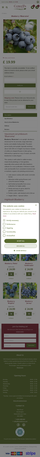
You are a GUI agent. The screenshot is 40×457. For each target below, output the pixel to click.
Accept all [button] (20, 241)
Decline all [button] (21, 246)
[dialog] (20, 228)
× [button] (36, 205)
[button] (20, 250)
